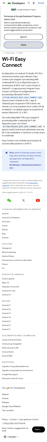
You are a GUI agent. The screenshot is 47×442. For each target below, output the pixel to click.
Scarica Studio (8, 352)
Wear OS (5, 283)
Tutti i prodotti (8, 410)
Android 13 (6, 321)
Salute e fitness (8, 256)
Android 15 (6, 313)
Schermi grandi (8, 279)
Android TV (6, 295)
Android (5, 213)
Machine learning (9, 252)
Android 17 (6, 305)
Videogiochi (7, 248)
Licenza (13, 419)
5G (3, 268)
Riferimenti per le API (10, 348)
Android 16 (6, 309)
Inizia (23, 45)
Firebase (5, 402)
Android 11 (6, 329)
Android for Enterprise (11, 217)
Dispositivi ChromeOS (10, 287)
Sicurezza (6, 221)
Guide (20, 53)
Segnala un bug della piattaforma (15, 366)
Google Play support (10, 374)
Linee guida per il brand (28, 419)
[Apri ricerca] (28, 3)
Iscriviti (39, 429)
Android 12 (6, 325)
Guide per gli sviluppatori (12, 344)
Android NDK (7, 356)
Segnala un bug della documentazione (17, 370)
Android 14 (6, 317)
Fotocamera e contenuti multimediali (16, 260)
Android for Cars (8, 291)
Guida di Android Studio (11, 340)
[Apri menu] (4, 3)
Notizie (5, 229)
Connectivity (10, 53)
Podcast (5, 237)
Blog (4, 233)
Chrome (5, 398)
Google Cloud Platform (11, 406)
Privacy (5, 264)
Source (5, 225)
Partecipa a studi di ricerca (12, 378)
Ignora (23, 37)
